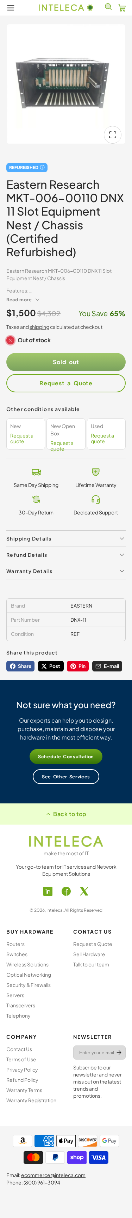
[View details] (66, 841)
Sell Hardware (89, 954)
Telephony (18, 1015)
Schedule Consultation (66, 756)
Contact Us (19, 1049)
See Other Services (66, 776)
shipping (39, 327)
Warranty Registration (31, 1100)
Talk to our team (91, 964)
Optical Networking (28, 974)
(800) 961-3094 (42, 1182)
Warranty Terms (24, 1090)
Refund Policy (22, 1080)
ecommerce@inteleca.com (53, 1175)
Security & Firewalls (28, 985)
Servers (15, 995)
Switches (16, 954)
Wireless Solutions (27, 964)
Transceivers (20, 1005)
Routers (15, 944)
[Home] (66, 7)
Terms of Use (21, 1059)
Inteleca (54, 910)
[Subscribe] (119, 1052)
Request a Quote (66, 383)
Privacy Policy (22, 1069)
